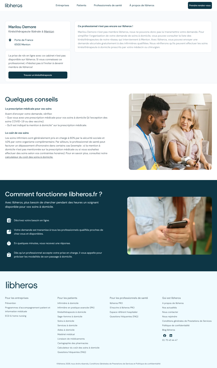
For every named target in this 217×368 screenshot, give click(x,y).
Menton (49, 31)
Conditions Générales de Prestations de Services (111, 363)
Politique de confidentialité (148, 363)
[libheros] (13, 5)
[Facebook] (164, 335)
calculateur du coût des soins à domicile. (29, 157)
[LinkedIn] (170, 335)
